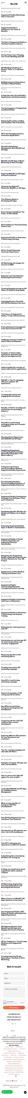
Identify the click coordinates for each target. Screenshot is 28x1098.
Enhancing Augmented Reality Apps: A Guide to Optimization (13, 526)
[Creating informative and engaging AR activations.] (14, 388)
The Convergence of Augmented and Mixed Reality (13, 109)
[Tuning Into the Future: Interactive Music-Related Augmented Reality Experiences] (14, 459)
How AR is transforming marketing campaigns (10, 681)
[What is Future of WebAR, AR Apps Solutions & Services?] (14, 892)
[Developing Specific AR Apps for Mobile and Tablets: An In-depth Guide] (14, 504)
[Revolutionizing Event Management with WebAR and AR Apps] (14, 140)
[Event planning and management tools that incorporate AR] (14, 320)
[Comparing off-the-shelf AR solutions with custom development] (14, 714)
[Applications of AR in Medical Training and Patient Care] (14, 565)
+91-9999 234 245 (14, 1014)
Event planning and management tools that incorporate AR (13, 327)
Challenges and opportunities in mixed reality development (13, 340)
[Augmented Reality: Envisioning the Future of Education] (14, 593)
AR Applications (19, 1046)
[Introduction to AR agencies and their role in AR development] (14, 823)
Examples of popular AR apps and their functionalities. (14, 763)
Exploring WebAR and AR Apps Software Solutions (13, 174)
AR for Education (22, 1055)
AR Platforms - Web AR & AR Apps (14, 1061)
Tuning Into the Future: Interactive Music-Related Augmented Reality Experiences (13, 468)
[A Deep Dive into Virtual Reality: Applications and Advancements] (14, 88)
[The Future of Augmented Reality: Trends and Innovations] (14, 307)
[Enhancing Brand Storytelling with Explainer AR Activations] (14, 114)
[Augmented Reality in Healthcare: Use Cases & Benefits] (14, 21)
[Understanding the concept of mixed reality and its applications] (14, 360)
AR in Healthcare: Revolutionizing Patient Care (14, 225)
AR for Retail (13, 1055)
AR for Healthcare (8, 1057)
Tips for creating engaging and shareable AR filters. (13, 750)
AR (2, 11)
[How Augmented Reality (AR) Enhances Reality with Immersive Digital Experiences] (14, 904)
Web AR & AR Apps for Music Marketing (13, 1065)
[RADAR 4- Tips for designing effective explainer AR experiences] (14, 373)
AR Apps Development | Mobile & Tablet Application (14, 1059)
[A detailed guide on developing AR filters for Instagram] (14, 849)
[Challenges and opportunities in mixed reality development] (14, 333)
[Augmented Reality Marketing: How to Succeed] (14, 8)
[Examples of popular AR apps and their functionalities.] (14, 756)
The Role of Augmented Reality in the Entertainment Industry (14, 43)
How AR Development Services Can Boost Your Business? (13, 818)
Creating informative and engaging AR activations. (11, 395)
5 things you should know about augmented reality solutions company (13, 870)
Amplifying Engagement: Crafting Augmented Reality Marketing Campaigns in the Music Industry (12, 452)
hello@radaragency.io (14, 1017)
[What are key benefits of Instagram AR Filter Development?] (14, 796)
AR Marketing (21, 1053)
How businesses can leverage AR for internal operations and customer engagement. (13, 641)
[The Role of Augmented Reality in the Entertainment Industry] (14, 35)
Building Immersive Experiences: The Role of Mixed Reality (13, 83)
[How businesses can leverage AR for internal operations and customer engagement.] (14, 633)
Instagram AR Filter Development (10, 1048)
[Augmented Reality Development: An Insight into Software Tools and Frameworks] (14, 489)
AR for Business (5, 1055)
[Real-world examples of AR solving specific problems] (14, 686)
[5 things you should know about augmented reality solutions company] (14, 862)
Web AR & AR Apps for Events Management (14, 1067)
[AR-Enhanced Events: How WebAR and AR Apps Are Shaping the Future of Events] (14, 919)
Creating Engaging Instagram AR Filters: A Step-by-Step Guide (14, 289)
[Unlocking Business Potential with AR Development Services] (14, 294)
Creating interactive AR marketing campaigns (10, 668)
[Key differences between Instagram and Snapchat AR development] (14, 699)
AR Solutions (22, 1048)
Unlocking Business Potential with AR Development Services (13, 302)
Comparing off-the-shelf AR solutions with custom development (12, 722)
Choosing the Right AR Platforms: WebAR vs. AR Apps (13, 187)
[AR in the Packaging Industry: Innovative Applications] (14, 127)
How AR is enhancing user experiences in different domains (13, 844)
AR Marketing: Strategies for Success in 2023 (12, 264)
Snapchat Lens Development (10, 1053)
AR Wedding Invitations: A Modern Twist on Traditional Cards (12, 69)
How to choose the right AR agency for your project (12, 776)
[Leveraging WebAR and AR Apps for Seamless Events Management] (14, 781)
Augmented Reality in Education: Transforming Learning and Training (13, 614)
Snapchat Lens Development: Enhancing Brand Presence (12, 276)
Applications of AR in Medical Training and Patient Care (12, 572)
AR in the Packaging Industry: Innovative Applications (12, 134)
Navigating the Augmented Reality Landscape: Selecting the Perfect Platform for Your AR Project (13, 558)
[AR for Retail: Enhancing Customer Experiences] (14, 243)
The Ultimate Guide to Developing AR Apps (9, 200)
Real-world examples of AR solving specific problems (11, 693)
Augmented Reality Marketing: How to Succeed (13, 15)
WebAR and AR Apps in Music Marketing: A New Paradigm (12, 161)
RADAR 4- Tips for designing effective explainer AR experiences (12, 381)
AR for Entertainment (19, 1057)
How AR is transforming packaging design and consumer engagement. (13, 424)
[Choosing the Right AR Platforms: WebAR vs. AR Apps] (14, 180)
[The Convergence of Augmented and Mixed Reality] (14, 101)
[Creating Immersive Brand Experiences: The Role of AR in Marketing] (14, 949)
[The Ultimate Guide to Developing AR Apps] (14, 192)
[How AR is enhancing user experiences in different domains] (14, 836)
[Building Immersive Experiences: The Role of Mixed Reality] (14, 75)
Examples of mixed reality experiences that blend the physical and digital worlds (11, 354)
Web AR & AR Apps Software (14, 1063)
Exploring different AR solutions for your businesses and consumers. (13, 737)
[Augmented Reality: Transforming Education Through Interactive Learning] (14, 578)
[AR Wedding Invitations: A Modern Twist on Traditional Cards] (14, 61)
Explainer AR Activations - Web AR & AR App (14, 1072)
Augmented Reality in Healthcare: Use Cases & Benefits (10, 29)
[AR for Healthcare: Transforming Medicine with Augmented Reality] (14, 934)
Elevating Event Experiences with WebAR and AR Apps (12, 438)
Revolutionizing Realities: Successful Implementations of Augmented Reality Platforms (13, 483)
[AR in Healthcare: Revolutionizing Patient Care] (14, 218)
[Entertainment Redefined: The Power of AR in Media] (14, 205)
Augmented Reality (9, 1046)
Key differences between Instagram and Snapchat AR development (12, 707)
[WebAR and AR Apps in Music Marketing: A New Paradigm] (14, 154)
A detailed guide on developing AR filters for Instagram (12, 856)
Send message (14, 1007)
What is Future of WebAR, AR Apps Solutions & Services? (13, 899)
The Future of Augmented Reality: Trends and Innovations (13, 315)
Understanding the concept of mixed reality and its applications (13, 368)
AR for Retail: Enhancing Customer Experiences (10, 251)
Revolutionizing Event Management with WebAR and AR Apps (13, 148)
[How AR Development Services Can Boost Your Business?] (14, 811)
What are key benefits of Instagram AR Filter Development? (10, 804)
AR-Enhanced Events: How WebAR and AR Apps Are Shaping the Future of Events (12, 928)
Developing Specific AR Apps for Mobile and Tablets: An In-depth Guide (13, 513)
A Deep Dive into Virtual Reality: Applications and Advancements (13, 96)
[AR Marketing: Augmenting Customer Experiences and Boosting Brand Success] (14, 877)
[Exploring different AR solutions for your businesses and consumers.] (14, 728)
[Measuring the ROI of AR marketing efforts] (14, 648)
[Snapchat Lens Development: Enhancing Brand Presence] (14, 269)
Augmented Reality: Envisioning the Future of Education (13, 600)
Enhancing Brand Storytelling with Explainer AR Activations (13, 121)
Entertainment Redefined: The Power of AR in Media (12, 212)
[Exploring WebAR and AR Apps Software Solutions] (14, 167)
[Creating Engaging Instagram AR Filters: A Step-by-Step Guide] (14, 282)
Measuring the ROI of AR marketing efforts (11, 655)
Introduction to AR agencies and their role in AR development (13, 831)
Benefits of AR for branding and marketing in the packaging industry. (13, 409)
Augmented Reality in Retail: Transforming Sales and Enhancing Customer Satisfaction (12, 541)
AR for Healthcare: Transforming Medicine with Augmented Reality (14, 943)
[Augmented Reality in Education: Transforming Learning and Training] (14, 605)
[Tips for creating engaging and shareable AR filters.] (14, 743)
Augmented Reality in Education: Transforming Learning (13, 238)
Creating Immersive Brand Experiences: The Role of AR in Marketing (13, 957)
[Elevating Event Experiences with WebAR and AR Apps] (14, 430)
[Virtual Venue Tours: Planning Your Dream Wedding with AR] (14, 48)
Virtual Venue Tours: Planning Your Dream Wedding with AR (12, 55)
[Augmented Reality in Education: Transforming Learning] (14, 231)
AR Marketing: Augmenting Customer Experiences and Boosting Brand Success (11, 885)
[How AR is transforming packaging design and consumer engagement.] (14, 415)
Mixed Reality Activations (13, 1074)
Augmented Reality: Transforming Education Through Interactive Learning (12, 586)
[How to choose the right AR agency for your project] (14, 769)
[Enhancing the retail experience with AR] (14, 620)
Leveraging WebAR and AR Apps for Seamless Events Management (14, 790)
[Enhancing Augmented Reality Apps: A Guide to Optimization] (14, 519)
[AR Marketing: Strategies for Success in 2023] (14, 256)
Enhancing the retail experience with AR (13, 628)
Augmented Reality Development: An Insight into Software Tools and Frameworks (14, 498)
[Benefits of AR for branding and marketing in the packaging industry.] (14, 400)
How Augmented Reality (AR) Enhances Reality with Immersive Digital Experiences (13, 913)
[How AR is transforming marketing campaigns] (14, 673)
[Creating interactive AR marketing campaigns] (14, 661)
